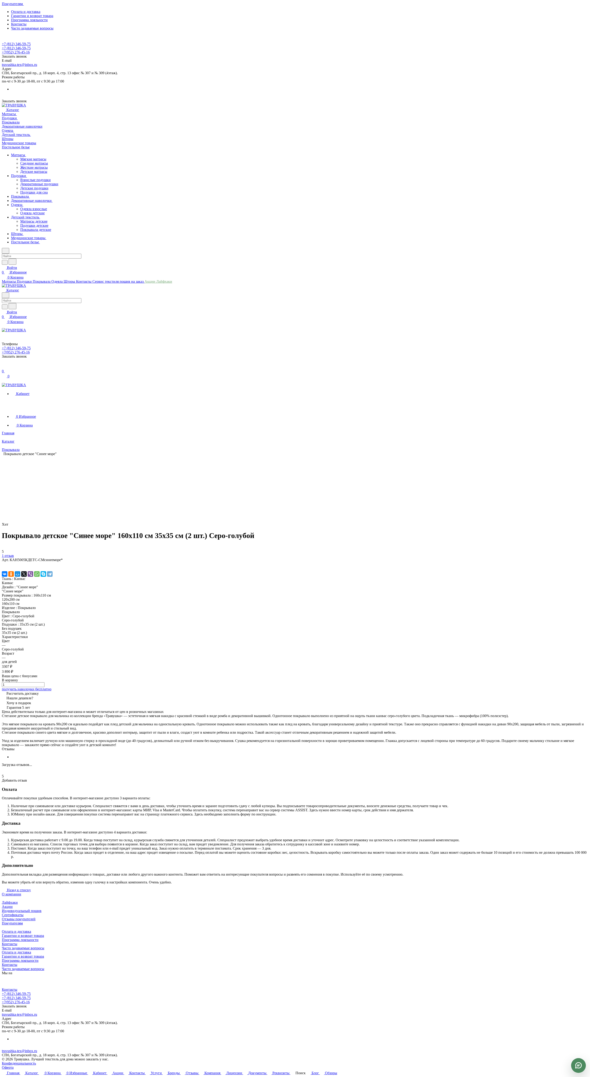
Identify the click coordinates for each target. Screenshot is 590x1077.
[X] (24, 574)
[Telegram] (50, 574)
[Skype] (43, 574)
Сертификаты (13, 915)
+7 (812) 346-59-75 (16, 44)
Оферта (8, 1067)
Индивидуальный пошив (21, 911)
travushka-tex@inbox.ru (19, 65)
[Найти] (12, 262)
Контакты (19, 24)
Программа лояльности (29, 20)
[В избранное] (4, 564)
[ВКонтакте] (4, 574)
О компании (11, 894)
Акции (7, 907)
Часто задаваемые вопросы (32, 28)
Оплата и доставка (25, 12)
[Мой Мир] (17, 574)
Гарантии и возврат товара (32, 16)
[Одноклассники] (11, 574)
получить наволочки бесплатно (26, 689)
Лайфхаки (10, 902)
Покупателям (12, 923)
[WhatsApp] (37, 574)
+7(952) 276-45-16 (16, 52)
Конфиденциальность (19, 1063)
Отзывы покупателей (18, 919)
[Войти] (4, 366)
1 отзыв (8, 556)
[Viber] (30, 574)
